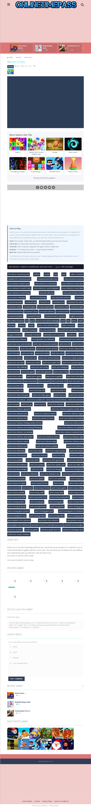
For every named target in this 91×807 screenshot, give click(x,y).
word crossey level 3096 (16, 497)
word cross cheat (57, 353)
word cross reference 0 (74, 404)
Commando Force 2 (22, 711)
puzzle (80, 325)
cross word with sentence (60, 298)
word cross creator (33, 363)
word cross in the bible (75, 376)
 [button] (49, 187)
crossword (79, 298)
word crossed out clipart (16, 483)
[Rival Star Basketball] (57, 733)
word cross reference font (17, 418)
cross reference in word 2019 (72, 284)
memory (22, 325)
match (80, 321)
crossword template (15, 316)
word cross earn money (39, 367)
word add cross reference (17, 339)
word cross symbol (37, 465)
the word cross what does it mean (70, 330)
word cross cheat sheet (74, 353)
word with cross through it (73, 525)
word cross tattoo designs (17, 469)
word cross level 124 (15, 390)
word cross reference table (46, 441)
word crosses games (59, 488)
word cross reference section (48, 437)
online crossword (68, 325)
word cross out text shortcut (56, 400)
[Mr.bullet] (35, 744)
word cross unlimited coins (50, 474)
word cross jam (44, 381)
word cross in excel (15, 376)
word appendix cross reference (43, 339)
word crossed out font (40, 483)
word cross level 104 (75, 381)
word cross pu (27, 404)
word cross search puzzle (17, 455)
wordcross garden (31, 530)
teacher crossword (30, 330)
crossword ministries (15, 311)
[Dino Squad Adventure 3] (46, 733)
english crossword (76, 316)
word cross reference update (46, 446)
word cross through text (74, 469)
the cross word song (47, 330)
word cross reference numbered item (69, 432)
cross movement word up (73, 279)
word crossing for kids (38, 506)
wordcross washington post (73, 530)
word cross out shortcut (16, 400)
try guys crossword (15, 335)
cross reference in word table (72, 288)
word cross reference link (74, 423)
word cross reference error (17, 414)
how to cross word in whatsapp (47, 321)
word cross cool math (16, 363)
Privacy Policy (47, 801)
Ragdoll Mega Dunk (23, 702)
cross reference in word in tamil (19, 288)
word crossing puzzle (75, 516)
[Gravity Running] (23, 733)
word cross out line (76, 395)
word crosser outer (76, 483)
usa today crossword (32, 335)
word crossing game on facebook (71, 511)
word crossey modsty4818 (59, 497)
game (32, 321)
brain (64, 274)
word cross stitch (32, 460)
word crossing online (56, 516)
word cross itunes (30, 381)
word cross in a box (61, 372)
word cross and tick (28, 349)
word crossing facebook (16, 506)
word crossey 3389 (37, 492)
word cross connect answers (49, 358)
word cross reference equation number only (67, 409)
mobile (31, 325)
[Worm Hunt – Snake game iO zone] (10, 695)
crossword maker (76, 307)
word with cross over (54, 525)
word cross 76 (13, 349)
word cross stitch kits (75, 460)
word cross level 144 (37, 390)
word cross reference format (43, 418)
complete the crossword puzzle (19, 279)
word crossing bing (56, 502)
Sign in (57, 267)
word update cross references (19, 525)
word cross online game (41, 395)
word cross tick (13, 474)
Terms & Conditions (61, 801)
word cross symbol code (56, 465)
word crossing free (57, 506)
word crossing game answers (18, 511)
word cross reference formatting (71, 418)
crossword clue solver (75, 302)
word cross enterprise (60, 367)
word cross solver (76, 455)
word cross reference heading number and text (25, 423)
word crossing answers (16, 502)
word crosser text (14, 488)
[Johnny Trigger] (46, 744)
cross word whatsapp (38, 298)
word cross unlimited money (73, 474)
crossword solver (62, 311)
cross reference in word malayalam (46, 288)
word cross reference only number (20, 437)
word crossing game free (44, 511)
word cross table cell (75, 465)
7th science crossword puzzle (18, 274)
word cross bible (27, 353)
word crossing (78, 497)
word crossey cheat (76, 492)
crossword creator (14, 307)
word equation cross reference (19, 520)
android (36, 274)
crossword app (30, 302)
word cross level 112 (55, 386)
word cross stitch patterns (17, 465)
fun (27, 321)
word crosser (58, 483)
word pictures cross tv (75, 520)
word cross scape (35, 451)
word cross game (28, 372)
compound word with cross (47, 279)
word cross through (54, 469)
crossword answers (15, 302)
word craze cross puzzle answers (45, 344)
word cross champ (42, 353)
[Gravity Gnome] (12, 733)
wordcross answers (15, 530)
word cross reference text (73, 441)
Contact (37, 801)
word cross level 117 (75, 386)
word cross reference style (73, 437)
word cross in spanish (54, 376)
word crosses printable (16, 492)
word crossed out (76, 479)
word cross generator (44, 372)
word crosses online (76, 488)
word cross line (77, 390)
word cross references (75, 446)
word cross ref (40, 404)
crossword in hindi (61, 307)
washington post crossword (54, 335)
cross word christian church (73, 293)
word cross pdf (13, 404)
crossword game (30, 307)
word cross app (13, 353)
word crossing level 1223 (17, 516)
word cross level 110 (35, 386)
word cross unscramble (16, 479)
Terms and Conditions (40, 805)
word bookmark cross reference (71, 339)
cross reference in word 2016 (45, 284)
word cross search (76, 451)
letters (74, 321)
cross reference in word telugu (19, 293)
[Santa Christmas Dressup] (57, 744)
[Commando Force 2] (10, 713)
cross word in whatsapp (16, 298)
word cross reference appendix (19, 409)
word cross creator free (51, 363)
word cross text (37, 469)
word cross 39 (78, 344)
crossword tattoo (76, 311)
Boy (55, 274)
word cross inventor (15, 381)
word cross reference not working (20, 432)
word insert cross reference (48, 520)
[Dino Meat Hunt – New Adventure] (68, 733)
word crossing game (75, 506)
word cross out (59, 395)
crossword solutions (47, 311)
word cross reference (55, 404)
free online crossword (16, 321)
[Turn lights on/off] (37, 187)
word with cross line (38, 525)
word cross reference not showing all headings (25, 427)
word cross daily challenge (17, 367)
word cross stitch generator (53, 460)
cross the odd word (47, 293)
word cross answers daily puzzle (71, 349)
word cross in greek (34, 376)
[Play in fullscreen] (45, 187)
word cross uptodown (57, 479)
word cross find (77, 367)
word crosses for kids (42, 488)
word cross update (37, 479)
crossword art (45, 302)
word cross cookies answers (73, 358)
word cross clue (30, 358)
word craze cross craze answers (19, 344)
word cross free (13, 372)
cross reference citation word (18, 284)
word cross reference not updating (70, 427)
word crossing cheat (75, 502)
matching (11, 325)
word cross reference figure (73, 414)
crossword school (31, 311)
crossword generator (45, 307)
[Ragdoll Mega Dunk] (10, 704)
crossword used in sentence (55, 316)
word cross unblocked (30, 474)
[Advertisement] (45, 25)
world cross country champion (19, 534)
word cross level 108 (15, 386)
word (81, 335)
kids (68, 321)
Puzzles (18, 57)
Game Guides (27, 801)
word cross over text (75, 400)
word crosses (27, 488)
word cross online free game (18, 395)
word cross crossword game (72, 363)
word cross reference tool (17, 446)
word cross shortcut (39, 455)
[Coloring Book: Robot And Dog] (23, 744)
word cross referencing (16, 451)
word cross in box (76, 372)
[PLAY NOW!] (14, 48)
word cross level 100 (59, 381)
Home (11, 57)
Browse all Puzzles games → (45, 178)
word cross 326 (64, 344)
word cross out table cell (36, 400)
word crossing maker (37, 516)
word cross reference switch (18, 441)
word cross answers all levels (47, 349)
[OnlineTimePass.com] (46, 4)
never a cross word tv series (48, 325)
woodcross (72, 335)
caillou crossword (76, 274)
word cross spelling (15, 460)
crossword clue (58, 302)
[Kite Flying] (68, 744)
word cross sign (58, 455)
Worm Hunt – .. (21, 693)
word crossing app (37, 502)
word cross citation (15, 358)
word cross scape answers (55, 451)
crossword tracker (33, 316)
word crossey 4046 (56, 492)
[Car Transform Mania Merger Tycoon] (35, 733)
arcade (46, 274)
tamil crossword (14, 330)
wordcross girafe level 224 (50, 530)
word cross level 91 (58, 390)
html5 (63, 321)
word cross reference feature (45, 414)
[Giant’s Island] (12, 744)
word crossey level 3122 (37, 497)
